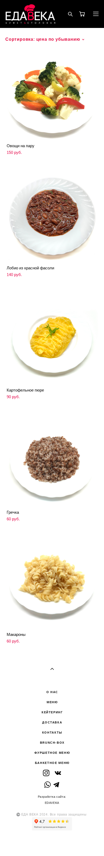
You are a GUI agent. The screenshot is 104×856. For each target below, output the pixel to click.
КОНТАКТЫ (52, 732)
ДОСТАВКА (52, 722)
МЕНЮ (52, 702)
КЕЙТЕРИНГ (52, 712)
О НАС (52, 692)
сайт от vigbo (52, 843)
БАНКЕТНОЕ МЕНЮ (52, 762)
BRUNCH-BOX (52, 742)
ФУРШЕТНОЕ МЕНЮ (52, 752)
